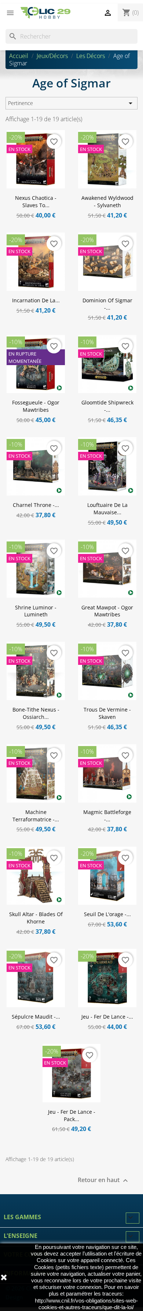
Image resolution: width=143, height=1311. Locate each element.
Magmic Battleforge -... (107, 815)
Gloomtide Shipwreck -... (107, 406)
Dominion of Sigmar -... (107, 304)
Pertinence (71, 103)
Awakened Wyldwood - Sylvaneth (107, 201)
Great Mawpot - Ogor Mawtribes (107, 611)
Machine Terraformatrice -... (35, 815)
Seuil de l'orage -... (107, 914)
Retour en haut (104, 1180)
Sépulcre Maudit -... (36, 1016)
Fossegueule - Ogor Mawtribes (35, 406)
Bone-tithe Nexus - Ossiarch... (35, 713)
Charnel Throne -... (36, 504)
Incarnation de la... (36, 300)
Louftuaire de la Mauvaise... (107, 508)
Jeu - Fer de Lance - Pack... (71, 1115)
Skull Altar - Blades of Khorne (36, 918)
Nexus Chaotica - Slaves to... (35, 201)
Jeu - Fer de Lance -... (107, 1016)
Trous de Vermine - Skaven (107, 713)
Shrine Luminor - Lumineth (35, 611)
